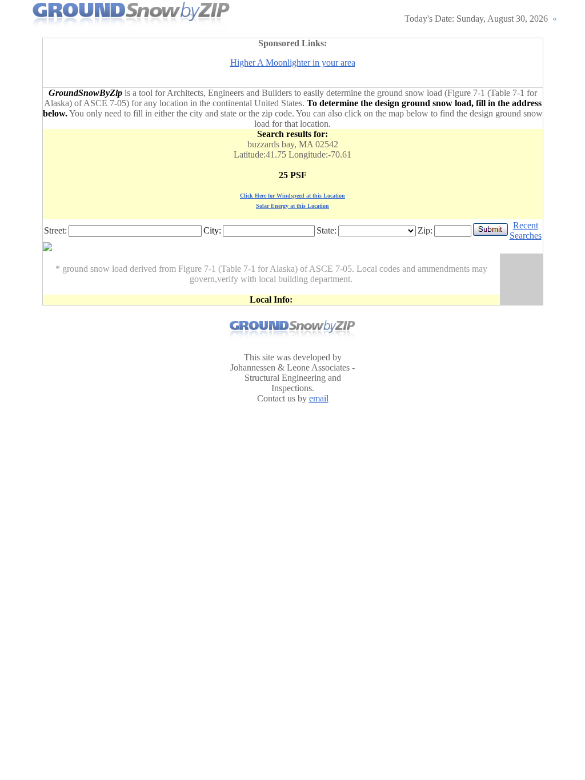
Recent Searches (526, 230)
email (318, 398)
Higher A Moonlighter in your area (292, 62)
